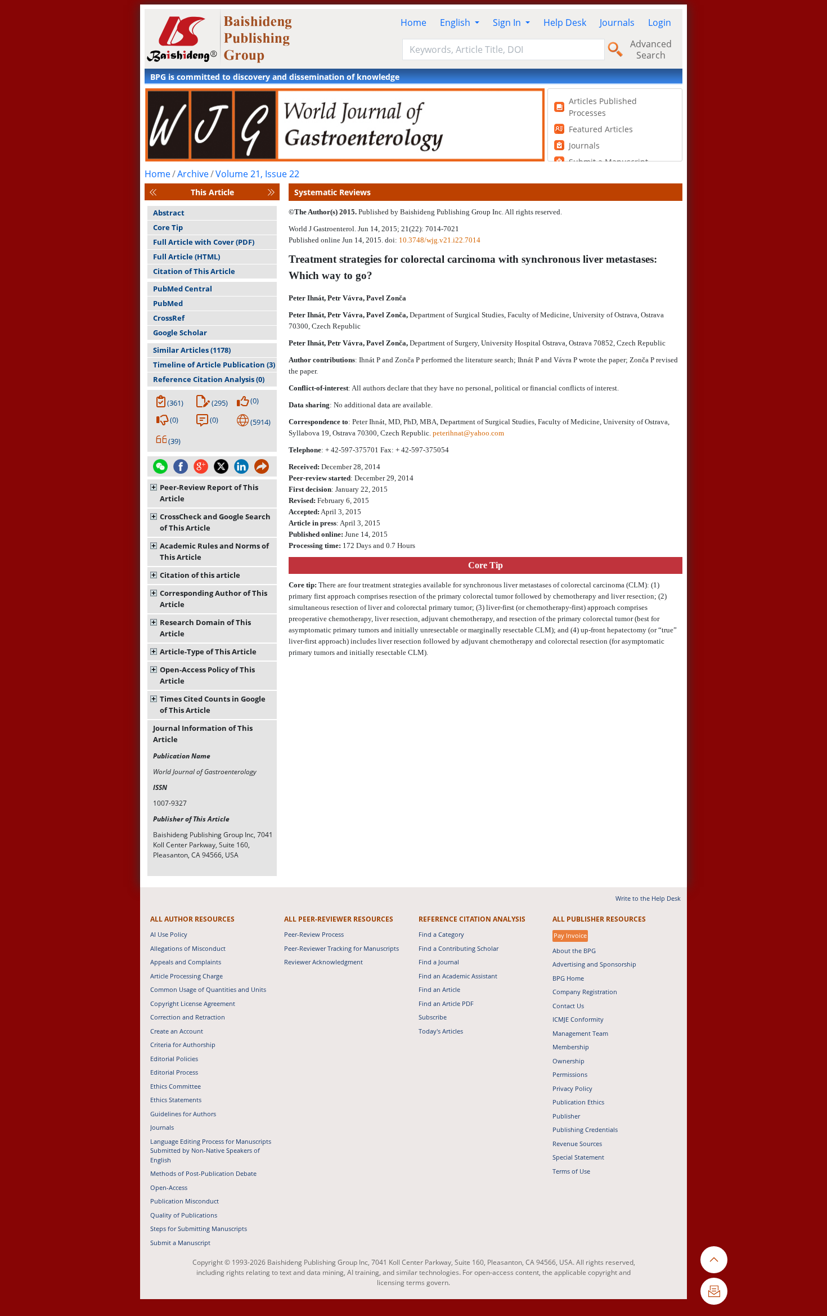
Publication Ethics (578, 1102)
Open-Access (168, 1187)
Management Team (580, 1033)
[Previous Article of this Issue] (153, 192)
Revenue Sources (577, 1143)
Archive (193, 174)
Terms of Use (571, 1171)
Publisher (566, 1116)
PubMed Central (182, 289)
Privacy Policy (572, 1088)
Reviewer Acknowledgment (323, 962)
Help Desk (564, 22)
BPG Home (568, 978)
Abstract (169, 213)
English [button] (456, 22)
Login (659, 22)
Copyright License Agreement (192, 1003)
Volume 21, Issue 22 (257, 174)
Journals (617, 22)
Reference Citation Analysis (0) (208, 379)
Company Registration (584, 991)
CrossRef (169, 318)
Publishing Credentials (585, 1129)
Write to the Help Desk (648, 898)
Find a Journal (439, 962)
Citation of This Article (194, 271)
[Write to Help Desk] (713, 1291)
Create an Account (176, 1031)
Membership (570, 1047)
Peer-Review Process (314, 934)
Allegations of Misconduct (188, 948)
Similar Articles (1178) (192, 350)
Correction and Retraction (187, 1017)
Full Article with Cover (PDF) (203, 242)
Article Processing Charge (186, 976)
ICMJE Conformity (578, 1019)
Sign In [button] (508, 22)
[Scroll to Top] (713, 1259)
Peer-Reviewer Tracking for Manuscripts (341, 948)
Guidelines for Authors (183, 1114)
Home (413, 22)
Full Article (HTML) (186, 256)
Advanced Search (651, 49)
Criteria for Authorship (182, 1044)
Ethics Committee (175, 1086)
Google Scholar (180, 332)
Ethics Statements (175, 1099)
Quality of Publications (183, 1215)
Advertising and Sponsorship (594, 964)
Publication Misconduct (184, 1201)
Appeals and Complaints (185, 962)
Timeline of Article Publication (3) (214, 365)
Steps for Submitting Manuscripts (198, 1228)
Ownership (568, 1061)
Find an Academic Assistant (458, 976)
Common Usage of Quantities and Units (208, 989)
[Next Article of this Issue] (271, 192)
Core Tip (168, 227)
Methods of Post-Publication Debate (203, 1173)
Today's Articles (441, 1031)
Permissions (569, 1074)
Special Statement (578, 1157)
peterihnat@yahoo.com (468, 433)
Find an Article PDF (446, 1003)
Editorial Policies (174, 1058)
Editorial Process (174, 1072)
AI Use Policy (168, 934)
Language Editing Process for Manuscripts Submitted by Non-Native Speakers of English (210, 1150)
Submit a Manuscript (180, 1242)
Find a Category (441, 934)
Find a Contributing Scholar (458, 948)
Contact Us (568, 1005)
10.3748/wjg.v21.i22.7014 (439, 240)
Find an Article (439, 989)
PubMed (168, 303)
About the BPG (574, 950)
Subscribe (433, 1017)
